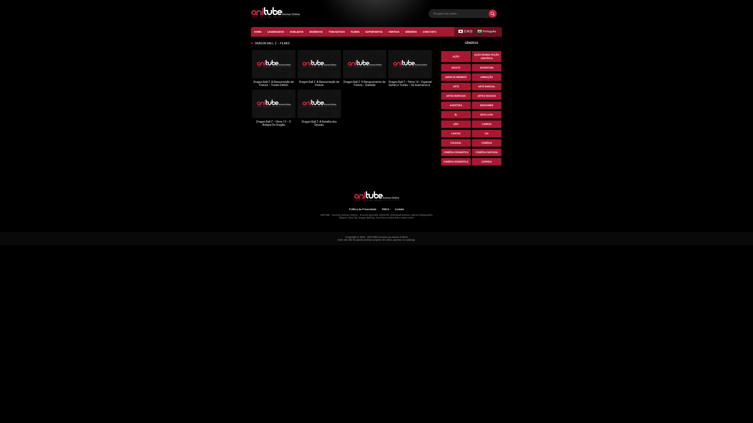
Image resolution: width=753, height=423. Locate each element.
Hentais (393, 31)
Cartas (456, 133)
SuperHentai (374, 31)
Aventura (456, 105)
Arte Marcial (486, 86)
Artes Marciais (456, 96)
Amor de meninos (456, 77)
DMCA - (386, 209)
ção (455, 124)
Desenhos (316, 31)
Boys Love (486, 114)
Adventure (487, 67)
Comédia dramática (456, 152)
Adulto (455, 67)
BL (456, 114)
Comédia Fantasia (487, 152)
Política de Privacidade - (363, 209)
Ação (456, 56)
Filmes (355, 31)
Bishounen (486, 105)
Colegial (455, 143)
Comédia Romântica (455, 161)
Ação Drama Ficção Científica (486, 56)
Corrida (486, 161)
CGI (486, 133)
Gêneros (411, 31)
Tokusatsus (336, 31)
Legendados (275, 31)
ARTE (456, 86)
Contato (399, 209)
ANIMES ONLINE (10, 247)
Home (257, 31)
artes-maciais (486, 96)
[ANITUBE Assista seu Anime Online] (376, 197)
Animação (486, 77)
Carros (487, 124)
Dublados (296, 31)
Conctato (429, 31)
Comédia (486, 143)
